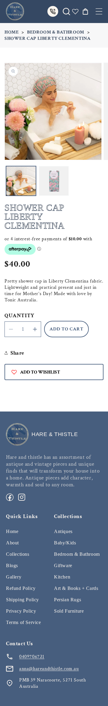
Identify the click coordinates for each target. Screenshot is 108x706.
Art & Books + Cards (76, 588)
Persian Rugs (67, 599)
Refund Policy (21, 588)
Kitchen (62, 576)
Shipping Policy (22, 599)
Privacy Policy (21, 611)
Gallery (13, 576)
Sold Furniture (69, 611)
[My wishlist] (75, 11)
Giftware (63, 565)
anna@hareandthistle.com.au (49, 669)
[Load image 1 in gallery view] (21, 181)
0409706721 (31, 657)
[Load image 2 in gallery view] (54, 181)
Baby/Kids (65, 542)
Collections (17, 554)
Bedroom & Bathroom (55, 32)
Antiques (63, 531)
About (12, 542)
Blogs (12, 565)
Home (11, 32)
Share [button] (17, 353)
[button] (99, 11)
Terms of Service (23, 622)
